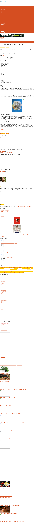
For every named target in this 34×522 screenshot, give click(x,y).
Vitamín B (20, 271)
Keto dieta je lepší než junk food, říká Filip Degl (7, 488)
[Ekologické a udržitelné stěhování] (5, 404)
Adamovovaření (3, 267)
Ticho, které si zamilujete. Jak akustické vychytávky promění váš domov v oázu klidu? (13, 389)
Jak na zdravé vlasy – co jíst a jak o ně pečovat (7, 430)
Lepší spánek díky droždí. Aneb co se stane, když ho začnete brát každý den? (12, 422)
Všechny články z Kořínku (5, 210)
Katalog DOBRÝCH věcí (5, 212)
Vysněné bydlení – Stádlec (4, 300)
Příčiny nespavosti (13, 269)
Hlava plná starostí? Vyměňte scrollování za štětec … (9, 252)
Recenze (2, 293)
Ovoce (23, 268)
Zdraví (2, 12)
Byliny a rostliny (5, 22)
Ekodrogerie (2, 283)
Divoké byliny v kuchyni (25, 267)
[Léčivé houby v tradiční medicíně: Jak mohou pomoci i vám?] (5, 437)
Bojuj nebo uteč (13, 267)
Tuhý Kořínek (2, 321)
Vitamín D (26, 271)
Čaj (23, 272)
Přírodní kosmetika (3, 291)
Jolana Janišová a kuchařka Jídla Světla (6, 496)
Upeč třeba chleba (5, 169)
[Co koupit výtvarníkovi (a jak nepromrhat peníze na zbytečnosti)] (2, 242)
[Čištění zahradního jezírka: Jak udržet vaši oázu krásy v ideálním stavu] (5, 364)
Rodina (2, 8)
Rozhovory (2, 13)
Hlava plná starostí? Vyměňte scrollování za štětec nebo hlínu (9, 513)
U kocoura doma (15, 271)
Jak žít (5, 497)
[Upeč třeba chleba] (17, 163)
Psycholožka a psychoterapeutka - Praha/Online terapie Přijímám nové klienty (17, 234)
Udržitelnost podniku (10, 271)
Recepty (4, 25)
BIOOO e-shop (3, 32)
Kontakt (2, 216)
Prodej (2, 292)
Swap (7, 271)
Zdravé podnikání (15, 439)
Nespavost (16, 268)
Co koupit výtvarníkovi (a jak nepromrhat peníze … (9, 243)
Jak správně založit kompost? (4, 381)
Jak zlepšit (8, 497)
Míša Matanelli (2, 46)
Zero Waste (17, 272)
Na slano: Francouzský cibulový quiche (11, 149)
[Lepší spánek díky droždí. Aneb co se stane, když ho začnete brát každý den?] (2, 256)
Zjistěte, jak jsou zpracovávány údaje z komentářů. (23, 206)
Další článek (7, 133)
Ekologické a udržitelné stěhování (5, 405)
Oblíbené (2, 236)
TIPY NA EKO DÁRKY (4, 211)
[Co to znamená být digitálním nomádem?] (5, 462)
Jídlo (1, 11)
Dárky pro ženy (3, 281)
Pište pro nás (3, 213)
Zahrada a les (3, 9)
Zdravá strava (3, 24)
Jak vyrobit (2, 285)
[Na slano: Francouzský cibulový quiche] (17, 142)
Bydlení (2, 10)
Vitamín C (23, 271)
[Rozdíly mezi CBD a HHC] (5, 372)
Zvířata (2, 309)
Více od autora (2, 186)
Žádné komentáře (11, 46)
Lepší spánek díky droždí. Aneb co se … (7, 257)
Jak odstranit (2, 284)
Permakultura (27, 268)
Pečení (3, 172)
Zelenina (5, 172)
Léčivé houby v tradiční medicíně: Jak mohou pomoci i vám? (9, 438)
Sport (2, 299)
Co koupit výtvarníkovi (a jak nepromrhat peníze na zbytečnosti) (10, 505)
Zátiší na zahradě (21, 272)
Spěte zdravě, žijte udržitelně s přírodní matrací (7, 397)
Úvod (2, 16)
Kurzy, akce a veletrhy (3, 290)
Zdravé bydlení (3, 23)
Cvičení (1, 439)
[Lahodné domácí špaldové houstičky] (17, 152)
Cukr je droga (19, 267)
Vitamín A (18, 271)
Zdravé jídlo (5, 272)
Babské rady (7, 267)
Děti (1, 282)
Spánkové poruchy (4, 271)
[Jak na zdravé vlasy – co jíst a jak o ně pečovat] (5, 429)
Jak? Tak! (2, 31)
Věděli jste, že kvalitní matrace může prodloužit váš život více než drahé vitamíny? (13, 447)
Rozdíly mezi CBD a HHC (4, 373)
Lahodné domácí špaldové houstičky (10, 155)
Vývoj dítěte (28, 271)
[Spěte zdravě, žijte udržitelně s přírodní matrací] (5, 396)
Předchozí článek (2, 133)
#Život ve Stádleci (4, 330)
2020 (0, 267)
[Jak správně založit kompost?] (5, 380)
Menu (1, 6)
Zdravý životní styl (10, 272)
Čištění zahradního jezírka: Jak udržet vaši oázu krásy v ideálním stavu (11, 365)
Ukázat (3, 55)
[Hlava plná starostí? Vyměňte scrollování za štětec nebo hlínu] (2, 251)
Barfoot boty (10, 267)
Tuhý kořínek (2, 37)
